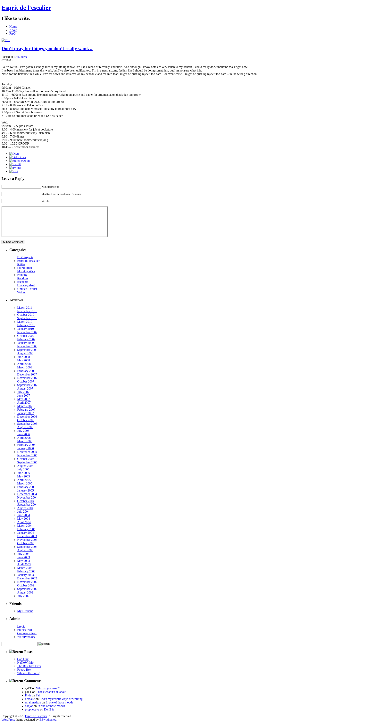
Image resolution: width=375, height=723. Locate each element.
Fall (38, 695)
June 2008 (23, 356)
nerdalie (30, 699)
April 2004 (24, 522)
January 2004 (25, 532)
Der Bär (49, 709)
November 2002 (27, 582)
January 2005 (25, 490)
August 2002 (25, 592)
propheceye (32, 709)
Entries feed (24, 629)
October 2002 (25, 585)
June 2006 (23, 434)
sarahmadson (33, 702)
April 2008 (24, 364)
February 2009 (26, 339)
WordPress (8, 719)
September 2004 (27, 504)
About (13, 30)
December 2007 (27, 374)
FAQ (12, 33)
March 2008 (24, 367)
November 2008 (27, 346)
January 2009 (25, 342)
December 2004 (27, 494)
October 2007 (25, 381)
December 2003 (27, 536)
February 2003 (26, 571)
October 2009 (25, 335)
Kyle (28, 695)
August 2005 (25, 465)
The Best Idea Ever (29, 666)
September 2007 (27, 385)
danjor (29, 706)
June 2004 (23, 515)
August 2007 (25, 388)
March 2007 (24, 406)
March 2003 (24, 567)
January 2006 (25, 448)
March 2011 (24, 307)
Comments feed (27, 633)
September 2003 (27, 546)
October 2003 (25, 543)
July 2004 (23, 511)
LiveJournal (21, 56)
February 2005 (26, 487)
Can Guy (23, 659)
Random (22, 278)
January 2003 (25, 574)
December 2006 (27, 416)
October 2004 (25, 501)
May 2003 (23, 560)
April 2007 (24, 402)
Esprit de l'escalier (26, 7)
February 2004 (26, 529)
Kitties (21, 264)
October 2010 (25, 314)
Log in (21, 626)
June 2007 (23, 395)
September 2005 (27, 462)
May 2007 (23, 399)
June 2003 (23, 557)
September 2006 (27, 423)
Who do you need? (48, 688)
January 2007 (25, 413)
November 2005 (27, 455)
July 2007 (23, 392)
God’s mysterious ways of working (61, 699)
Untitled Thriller (27, 288)
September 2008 (27, 349)
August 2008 (25, 353)
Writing (21, 292)
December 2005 (27, 451)
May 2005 (23, 476)
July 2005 (23, 469)
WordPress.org (26, 636)
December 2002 (27, 578)
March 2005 (24, 483)
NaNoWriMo (25, 662)
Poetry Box (24, 669)
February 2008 (26, 371)
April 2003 (24, 564)
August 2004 (25, 508)
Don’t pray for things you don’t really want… (47, 48)
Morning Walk (26, 271)
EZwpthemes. (48, 719)
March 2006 (24, 441)
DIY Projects (25, 257)
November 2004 (27, 497)
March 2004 (24, 525)
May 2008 (23, 360)
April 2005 (24, 480)
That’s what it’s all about (51, 692)
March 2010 (24, 321)
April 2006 (24, 437)
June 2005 (23, 473)
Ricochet (22, 281)
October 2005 (25, 458)
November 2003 (27, 539)
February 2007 (26, 409)
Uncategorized (26, 285)
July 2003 (23, 553)
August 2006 (25, 427)
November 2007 (27, 378)
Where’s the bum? (28, 673)
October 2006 (25, 420)
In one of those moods (59, 702)
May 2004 (23, 518)
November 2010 (27, 311)
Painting (22, 274)
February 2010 (26, 325)
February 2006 (26, 444)
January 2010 (25, 328)
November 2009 (27, 332)
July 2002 (23, 596)
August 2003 (25, 550)
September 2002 (27, 589)
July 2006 (23, 430)
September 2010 (27, 318)
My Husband (25, 611)
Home (13, 26)
